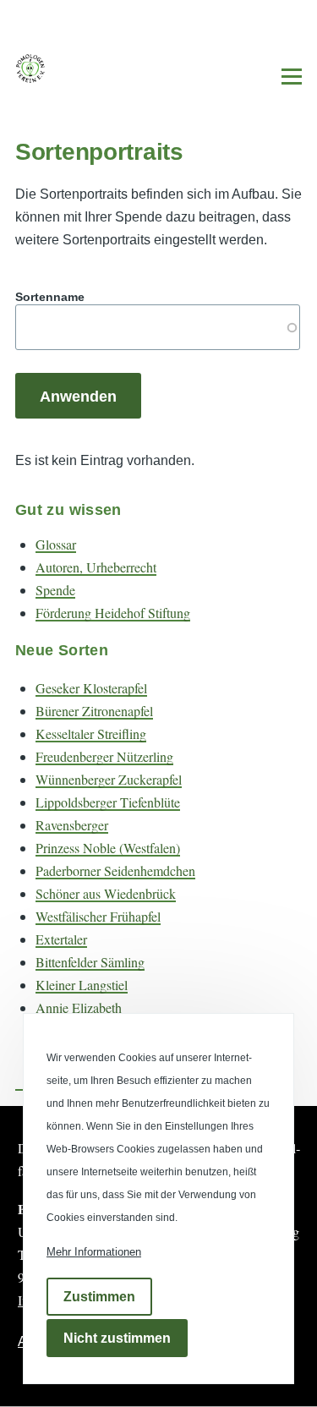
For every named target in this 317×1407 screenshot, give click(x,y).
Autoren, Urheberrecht (96, 567)
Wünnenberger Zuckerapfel (109, 779)
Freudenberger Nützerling (104, 756)
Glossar (56, 544)
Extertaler (61, 939)
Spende (55, 590)
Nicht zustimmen (117, 1338)
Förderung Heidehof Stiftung (113, 612)
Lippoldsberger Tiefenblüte (108, 802)
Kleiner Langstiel (82, 985)
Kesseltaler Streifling (91, 733)
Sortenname (50, 297)
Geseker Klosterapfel (91, 688)
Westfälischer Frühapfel (98, 916)
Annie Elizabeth (79, 1007)
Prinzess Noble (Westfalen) (108, 848)
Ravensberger (72, 825)
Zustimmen (99, 1296)
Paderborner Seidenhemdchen (115, 870)
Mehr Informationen (93, 1251)
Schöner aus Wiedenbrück (106, 893)
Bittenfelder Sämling (90, 962)
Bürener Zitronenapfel (94, 711)
